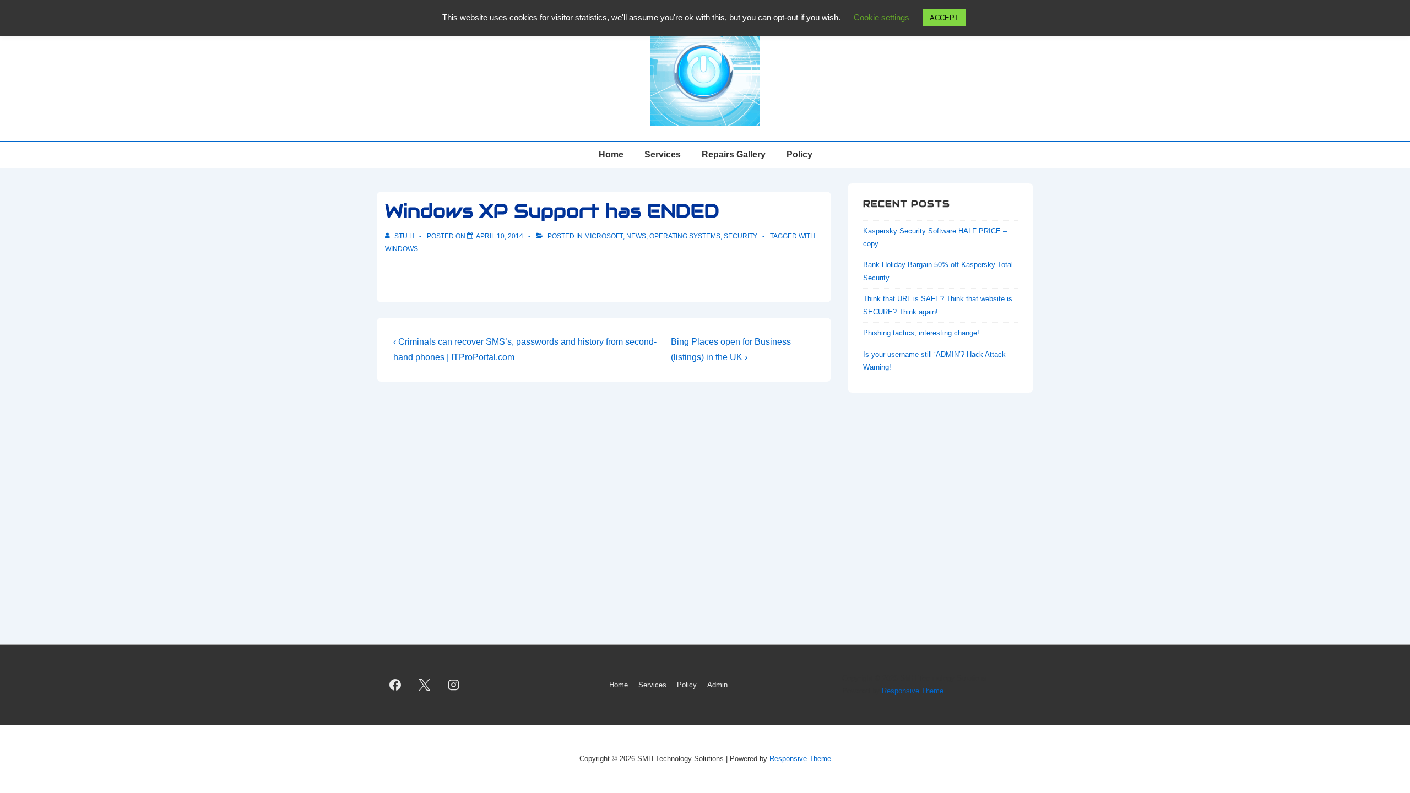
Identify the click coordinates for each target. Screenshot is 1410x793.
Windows (401, 249)
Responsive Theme (912, 691)
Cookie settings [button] (881, 17)
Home (611, 154)
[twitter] (424, 685)
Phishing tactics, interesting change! (921, 333)
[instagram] (453, 685)
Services (662, 154)
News (636, 236)
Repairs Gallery (734, 154)
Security (740, 236)
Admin (717, 685)
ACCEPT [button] (944, 18)
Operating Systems (684, 236)
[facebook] (395, 685)
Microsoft (603, 236)
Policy (799, 154)
